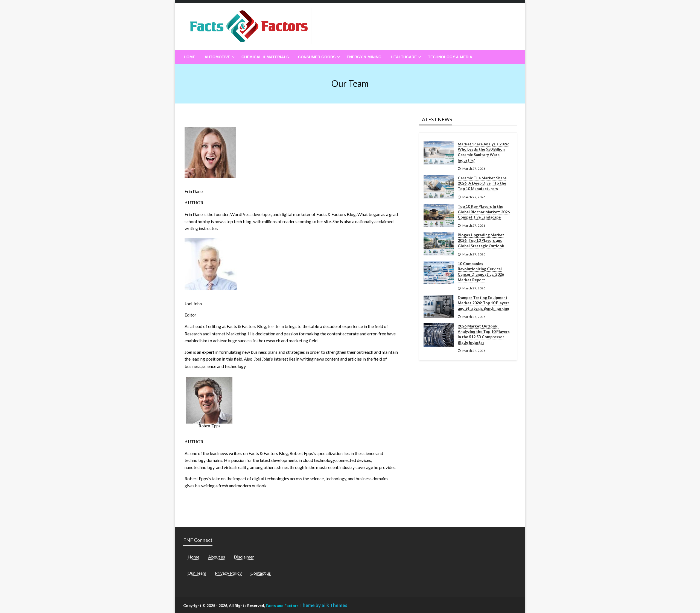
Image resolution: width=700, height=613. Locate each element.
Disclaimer (244, 556)
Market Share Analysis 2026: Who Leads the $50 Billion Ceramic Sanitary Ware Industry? (483, 152)
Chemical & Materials (265, 57)
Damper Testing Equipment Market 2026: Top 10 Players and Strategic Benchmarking (483, 302)
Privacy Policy (228, 572)
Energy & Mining (364, 57)
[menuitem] (189, 57)
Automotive (217, 57)
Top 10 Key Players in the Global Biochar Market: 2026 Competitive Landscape (484, 211)
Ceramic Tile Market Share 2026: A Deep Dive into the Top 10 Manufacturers (482, 183)
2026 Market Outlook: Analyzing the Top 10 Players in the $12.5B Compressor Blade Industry (484, 334)
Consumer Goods (317, 57)
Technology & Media (450, 57)
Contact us (260, 572)
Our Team (197, 572)
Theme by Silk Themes (323, 605)
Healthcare (404, 57)
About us (216, 556)
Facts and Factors (282, 605)
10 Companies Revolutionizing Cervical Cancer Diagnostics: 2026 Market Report (481, 271)
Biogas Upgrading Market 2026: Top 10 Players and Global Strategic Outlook (481, 240)
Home (189, 57)
